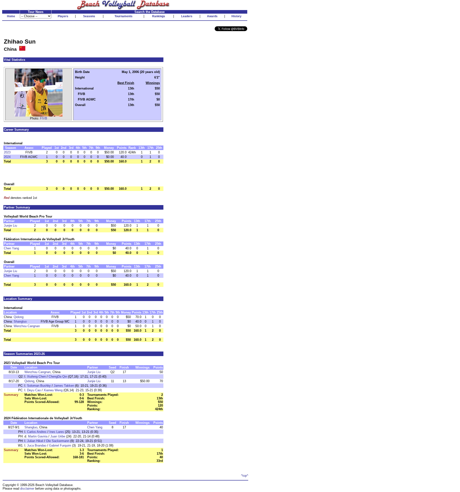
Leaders (186, 16)
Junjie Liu (10, 225)
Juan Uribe (57, 436)
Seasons (89, 16)
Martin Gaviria (37, 436)
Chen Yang (11, 248)
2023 (7, 152)
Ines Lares (56, 432)
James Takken (64, 385)
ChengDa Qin (58, 376)
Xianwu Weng (53, 390)
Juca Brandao (36, 445)
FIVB (43, 118)
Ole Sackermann (57, 441)
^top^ (244, 475)
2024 (7, 157)
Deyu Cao (34, 390)
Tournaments (123, 16)
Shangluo (20, 321)
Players (63, 16)
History (236, 16)
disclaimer (27, 488)
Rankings (158, 16)
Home (11, 16)
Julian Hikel (35, 441)
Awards (212, 16)
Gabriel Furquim (60, 445)
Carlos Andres (36, 432)
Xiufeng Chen (36, 376)
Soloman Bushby (39, 385)
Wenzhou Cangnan (27, 326)
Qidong (18, 317)
